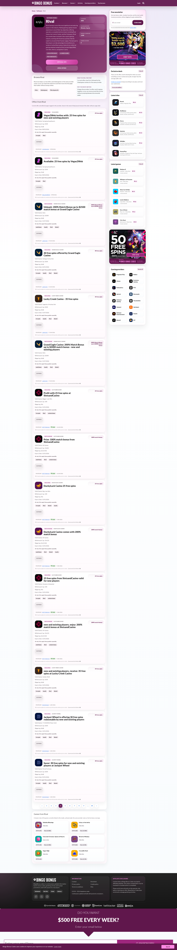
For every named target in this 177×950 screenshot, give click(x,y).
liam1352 (45, 241)
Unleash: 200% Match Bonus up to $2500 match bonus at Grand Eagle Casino (64, 208)
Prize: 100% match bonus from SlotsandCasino (59, 440)
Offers (36, 90)
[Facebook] (36, 896)
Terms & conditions (77, 887)
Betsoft (57, 227)
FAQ (92, 887)
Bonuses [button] (64, 3)
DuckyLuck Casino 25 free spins (60, 486)
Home (33, 11)
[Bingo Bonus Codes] (42, 3)
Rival (44, 135)
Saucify (45, 227)
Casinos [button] (56, 3)
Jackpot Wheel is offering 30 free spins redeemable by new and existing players (64, 718)
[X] (41, 896)
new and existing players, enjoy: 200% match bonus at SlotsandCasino (63, 625)
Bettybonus (46, 427)
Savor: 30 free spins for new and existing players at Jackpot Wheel (64, 764)
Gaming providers (90, 3)
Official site (62, 62)
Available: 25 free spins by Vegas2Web (63, 161)
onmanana (45, 149)
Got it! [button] (168, 946)
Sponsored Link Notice (73, 151)
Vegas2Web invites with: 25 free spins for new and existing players (65, 116)
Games (52, 891)
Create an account (116, 82)
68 (92, 805)
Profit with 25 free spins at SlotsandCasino (57, 394)
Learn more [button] (57, 946)
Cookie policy (94, 884)
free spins (38, 135)
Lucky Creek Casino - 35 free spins (61, 299)
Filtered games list (54, 90)
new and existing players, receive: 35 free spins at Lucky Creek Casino (65, 672)
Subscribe (137, 22)
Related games (44, 90)
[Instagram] (47, 896)
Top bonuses (101, 3)
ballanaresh (46, 195)
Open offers (61, 68)
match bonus (38, 227)
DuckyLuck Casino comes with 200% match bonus (62, 533)
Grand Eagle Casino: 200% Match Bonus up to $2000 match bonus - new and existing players (64, 347)
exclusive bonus (51, 413)
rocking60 (45, 705)
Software (39, 11)
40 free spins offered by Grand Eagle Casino (62, 254)
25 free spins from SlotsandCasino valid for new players (64, 579)
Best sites (46, 891)
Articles (80, 3)
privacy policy (133, 27)
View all (141, 71)
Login (138, 3)
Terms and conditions (117, 87)
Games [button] (72, 3)
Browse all (140, 269)
